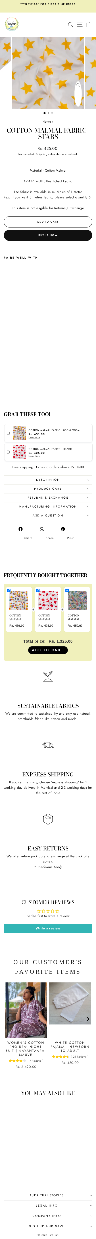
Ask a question (48, 515)
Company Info (47, 1216)
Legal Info (47, 1205)
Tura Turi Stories (47, 1195)
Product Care (48, 489)
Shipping (41, 154)
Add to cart (48, 650)
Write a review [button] (47, 928)
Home (46, 121)
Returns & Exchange (48, 497)
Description (48, 480)
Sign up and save (47, 1226)
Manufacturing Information (48, 506)
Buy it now (48, 235)
